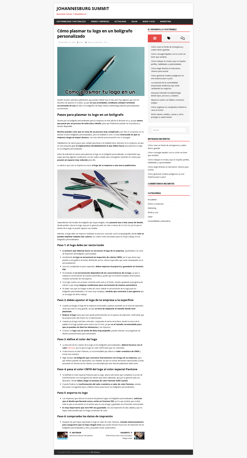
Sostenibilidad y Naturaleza (71, 21)
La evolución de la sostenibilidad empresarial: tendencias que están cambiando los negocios (165, 85)
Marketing (165, 21)
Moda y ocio (149, 21)
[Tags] (169, 38)
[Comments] (183, 38)
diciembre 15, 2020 (68, 42)
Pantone (71, 348)
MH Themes (95, 452)
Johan (81, 42)
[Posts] (155, 38)
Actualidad (120, 21)
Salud (134, 21)
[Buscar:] (169, 130)
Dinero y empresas (100, 21)
